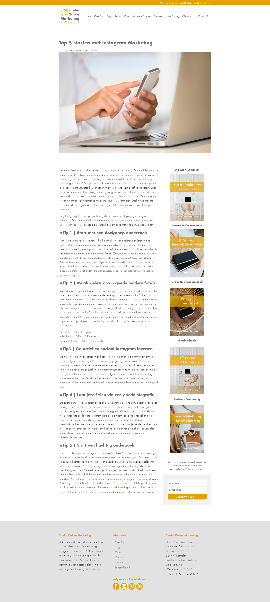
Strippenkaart (121, 482)
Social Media (83, 50)
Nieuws (117, 15)
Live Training (173, 15)
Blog (109, 15)
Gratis (127, 15)
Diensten (158, 15)
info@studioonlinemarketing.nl (181, 559)
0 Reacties (93, 50)
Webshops (187, 15)
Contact (201, 15)
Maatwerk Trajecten (142, 15)
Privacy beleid (122, 567)
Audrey (65, 50)
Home (88, 15)
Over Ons (99, 15)
